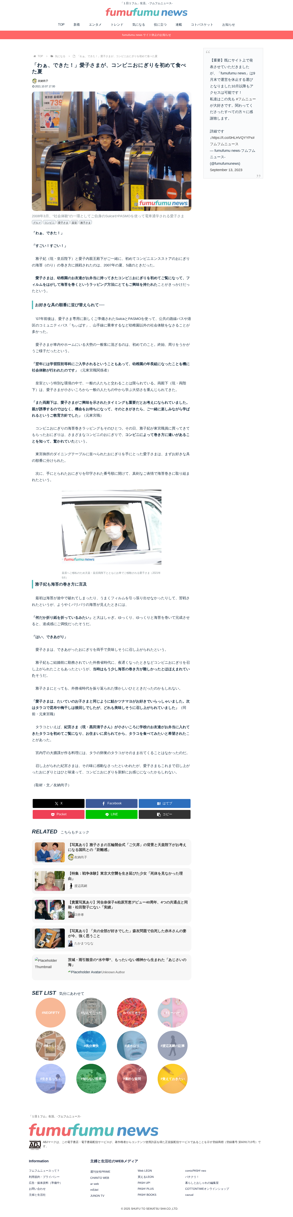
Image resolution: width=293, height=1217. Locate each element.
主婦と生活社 (37, 1194)
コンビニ (49, 222)
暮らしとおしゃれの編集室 (202, 1182)
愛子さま (63, 222)
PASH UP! (144, 1182)
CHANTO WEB (99, 1177)
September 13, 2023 (226, 170)
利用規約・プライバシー (44, 1176)
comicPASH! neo (195, 1170)
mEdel (94, 1189)
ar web (94, 1183)
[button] (165, 814)
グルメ (37, 222)
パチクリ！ (192, 1176)
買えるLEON (146, 1176)
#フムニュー (246, 99)
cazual (189, 1194)
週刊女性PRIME (100, 1171)
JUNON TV (97, 1195)
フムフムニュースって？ (44, 1170)
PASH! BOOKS (147, 1194)
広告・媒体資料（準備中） (45, 1182)
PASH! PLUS (146, 1188)
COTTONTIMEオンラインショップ (207, 1188)
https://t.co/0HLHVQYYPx (232, 138)
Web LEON (145, 1170)
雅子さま (85, 222)
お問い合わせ (37, 1188)
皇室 (74, 222)
